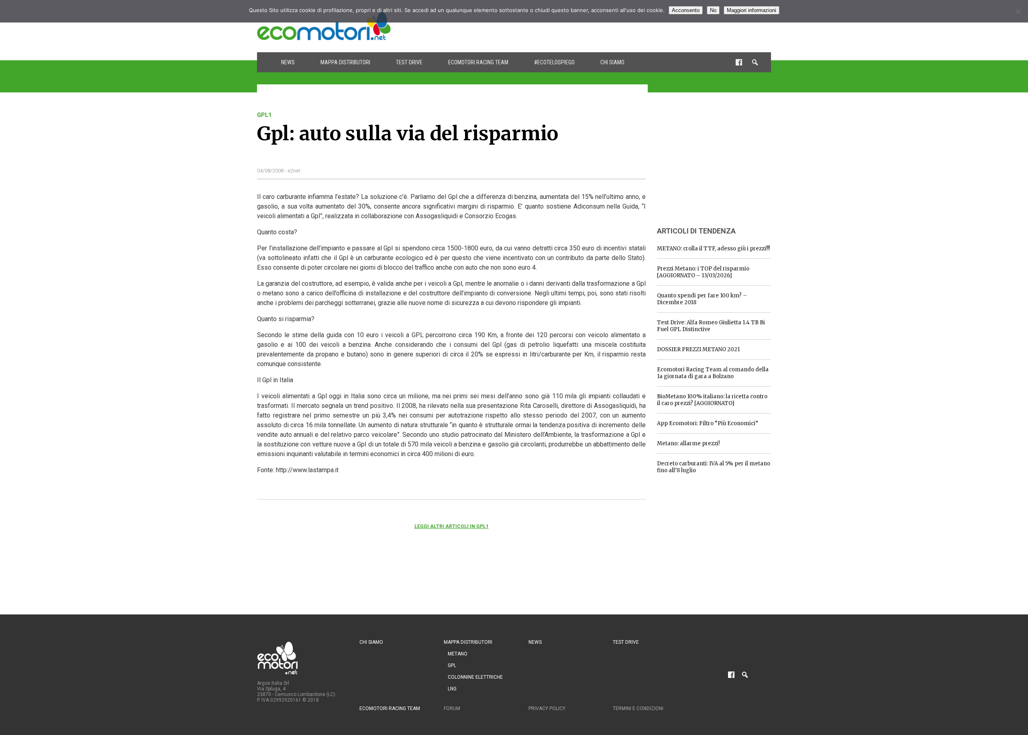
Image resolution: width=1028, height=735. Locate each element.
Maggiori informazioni (751, 10)
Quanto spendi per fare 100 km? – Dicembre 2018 (702, 299)
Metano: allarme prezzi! (688, 443)
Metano (457, 654)
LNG (452, 689)
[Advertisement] (625, 26)
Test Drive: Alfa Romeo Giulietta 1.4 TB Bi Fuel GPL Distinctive (711, 326)
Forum (452, 708)
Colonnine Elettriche (475, 677)
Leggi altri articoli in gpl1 (451, 526)
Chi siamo (612, 62)
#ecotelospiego (554, 62)
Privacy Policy (546, 708)
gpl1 (264, 115)
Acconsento (686, 10)
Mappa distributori (345, 62)
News (288, 62)
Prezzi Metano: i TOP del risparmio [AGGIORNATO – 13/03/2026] (703, 272)
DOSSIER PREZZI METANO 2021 (698, 349)
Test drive (409, 62)
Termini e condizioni (638, 708)
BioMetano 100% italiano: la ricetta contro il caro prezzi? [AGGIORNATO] (712, 400)
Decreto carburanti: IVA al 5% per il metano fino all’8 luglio (713, 467)
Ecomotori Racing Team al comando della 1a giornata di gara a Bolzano (713, 373)
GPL (452, 665)
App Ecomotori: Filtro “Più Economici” (707, 423)
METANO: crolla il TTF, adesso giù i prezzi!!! (713, 248)
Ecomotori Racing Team (478, 62)
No (713, 10)
